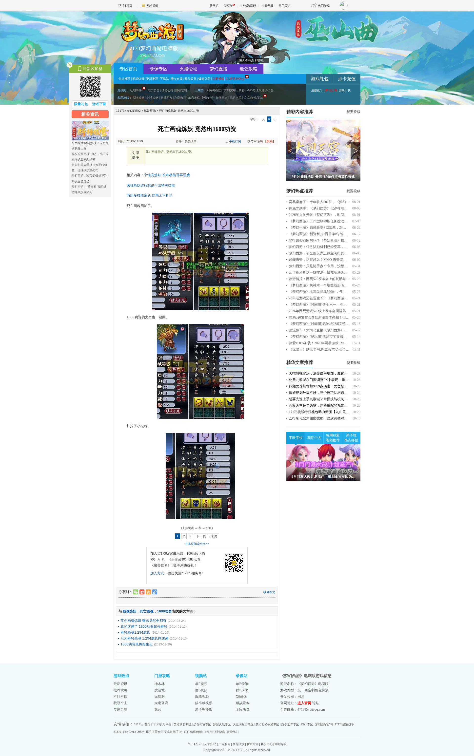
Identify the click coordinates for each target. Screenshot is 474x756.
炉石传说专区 (202, 724)
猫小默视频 (203, 703)
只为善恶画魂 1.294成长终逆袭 (144, 638)
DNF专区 (307, 724)
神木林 (159, 684)
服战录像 (243, 703)
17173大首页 (142, 724)
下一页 (201, 536)
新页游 (228, 5)
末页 (214, 536)
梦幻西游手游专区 (267, 724)
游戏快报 (138, 78)
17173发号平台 (162, 724)
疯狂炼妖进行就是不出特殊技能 (151, 185)
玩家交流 (235, 97)
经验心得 (167, 90)
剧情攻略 (152, 97)
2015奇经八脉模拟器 (260, 90)
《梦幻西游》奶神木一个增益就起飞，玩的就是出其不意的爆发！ (339, 285)
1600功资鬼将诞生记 (136, 644)
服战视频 (202, 697)
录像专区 (158, 68)
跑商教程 (180, 97)
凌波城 (159, 690)
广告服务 (224, 744)
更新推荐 (152, 78)
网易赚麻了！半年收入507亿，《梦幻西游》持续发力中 (331, 202)
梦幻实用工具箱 (234, 90)
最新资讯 (120, 684)
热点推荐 (124, 78)
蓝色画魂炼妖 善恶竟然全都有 (143, 621)
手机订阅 (235, 141)
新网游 (214, 5)
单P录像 (242, 684)
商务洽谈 (238, 744)
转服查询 (222, 97)
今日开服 (267, 5)
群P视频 (201, 690)
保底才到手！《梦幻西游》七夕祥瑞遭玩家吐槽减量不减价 (334, 208)
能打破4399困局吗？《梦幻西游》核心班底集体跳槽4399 (332, 240)
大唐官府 (161, 703)
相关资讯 (90, 114)
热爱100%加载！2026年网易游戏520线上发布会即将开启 (332, 343)
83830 (117, 732)
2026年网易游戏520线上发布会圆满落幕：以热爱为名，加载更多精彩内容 (345, 311)
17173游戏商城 (253, 97)
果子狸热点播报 (351, 438)
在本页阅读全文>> (197, 544)
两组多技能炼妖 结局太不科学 (150, 195)
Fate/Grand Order (133, 732)
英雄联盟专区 (182, 724)
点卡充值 (347, 78)
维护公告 (153, 90)
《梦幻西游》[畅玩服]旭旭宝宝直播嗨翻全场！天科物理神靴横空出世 (342, 337)
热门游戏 (324, 5)
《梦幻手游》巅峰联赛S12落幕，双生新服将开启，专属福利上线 (338, 227)
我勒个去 (314, 438)
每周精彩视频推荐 (333, 438)
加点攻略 (194, 97)
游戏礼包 (320, 78)
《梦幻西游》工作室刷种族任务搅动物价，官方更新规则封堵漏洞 (339, 221)
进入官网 (304, 703)
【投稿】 (270, 141)
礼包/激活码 (248, 5)
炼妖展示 (150, 111)
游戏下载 (345, 90)
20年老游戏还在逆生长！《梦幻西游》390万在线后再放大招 (334, 298)
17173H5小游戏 (215, 732)
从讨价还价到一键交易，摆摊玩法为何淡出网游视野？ (330, 272)
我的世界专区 (154, 732)
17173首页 (125, 5)
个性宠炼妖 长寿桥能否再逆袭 (167, 175)
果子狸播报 (203, 709)
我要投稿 (353, 112)
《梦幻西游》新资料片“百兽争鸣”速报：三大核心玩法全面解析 (337, 234)
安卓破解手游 (173, 732)
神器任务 (208, 97)
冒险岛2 (232, 732)
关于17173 (195, 744)
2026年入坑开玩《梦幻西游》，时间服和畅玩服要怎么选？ (334, 215)
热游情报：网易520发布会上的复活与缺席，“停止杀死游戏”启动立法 (341, 279)
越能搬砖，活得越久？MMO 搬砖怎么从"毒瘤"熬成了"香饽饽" (336, 260)
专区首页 (128, 68)
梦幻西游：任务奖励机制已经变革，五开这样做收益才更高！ (335, 247)
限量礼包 (81, 104)
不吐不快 (296, 438)
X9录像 (241, 697)
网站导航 (152, 5)
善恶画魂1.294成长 (135, 632)
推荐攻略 (120, 690)
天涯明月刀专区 (243, 724)
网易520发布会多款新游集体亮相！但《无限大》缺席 (329, 317)
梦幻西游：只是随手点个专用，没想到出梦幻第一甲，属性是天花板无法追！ (347, 266)
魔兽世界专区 (290, 724)
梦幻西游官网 (324, 724)
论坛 (315, 703)
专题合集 (120, 709)
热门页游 (285, 5)
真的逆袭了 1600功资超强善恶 (143, 626)
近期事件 (136, 90)
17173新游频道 (193, 732)
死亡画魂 (147, 611)
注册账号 (317, 90)
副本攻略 (139, 97)
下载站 (164, 78)
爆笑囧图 (204, 78)
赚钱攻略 (181, 90)
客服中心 (267, 744)
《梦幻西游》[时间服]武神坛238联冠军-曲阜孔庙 (326, 324)
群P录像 (242, 690)
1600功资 (164, 611)
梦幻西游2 (134, 111)
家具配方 (166, 97)
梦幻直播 (218, 68)
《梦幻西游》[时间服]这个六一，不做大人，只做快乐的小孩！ (337, 304)
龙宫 (157, 709)
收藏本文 (269, 592)
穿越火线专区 (222, 724)
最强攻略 (248, 68)
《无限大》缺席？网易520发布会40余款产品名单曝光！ (331, 349)
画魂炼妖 (129, 611)
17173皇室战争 (344, 724)
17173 (120, 111)
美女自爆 (177, 78)
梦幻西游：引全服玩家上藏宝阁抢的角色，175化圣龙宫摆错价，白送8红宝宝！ (349, 253)
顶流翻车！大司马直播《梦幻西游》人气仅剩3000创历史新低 (335, 330)
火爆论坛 (188, 68)
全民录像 (243, 709)
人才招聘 (210, 744)
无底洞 (159, 697)
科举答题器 (214, 90)
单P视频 (201, 684)
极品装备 (191, 78)
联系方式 (252, 744)
